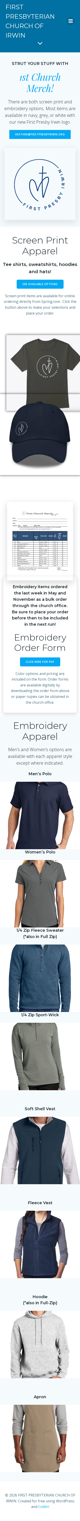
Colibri (43, 1506)
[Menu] (70, 21)
